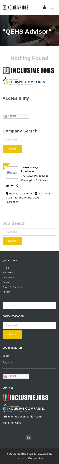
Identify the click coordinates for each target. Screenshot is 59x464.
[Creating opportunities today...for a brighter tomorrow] (15, 7)
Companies (9, 277)
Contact (7, 282)
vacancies (8, 272)
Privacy (7, 292)
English (11, 116)
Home (6, 268)
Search (12, 148)
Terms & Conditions (13, 287)
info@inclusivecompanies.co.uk (23, 416)
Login (6, 356)
